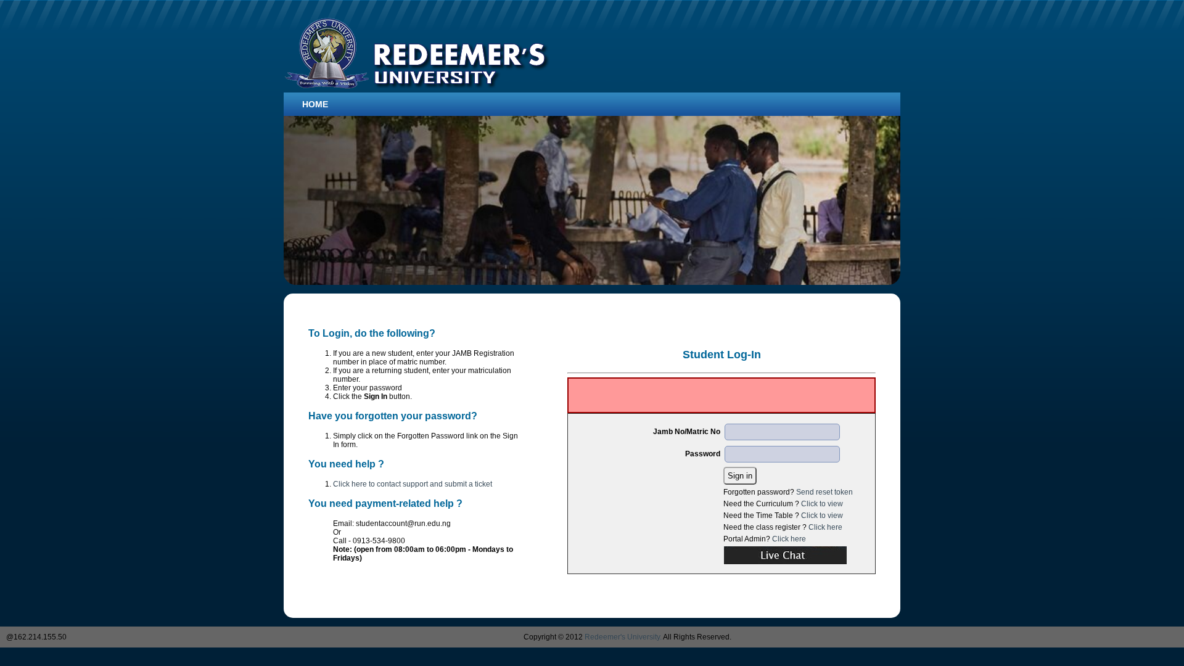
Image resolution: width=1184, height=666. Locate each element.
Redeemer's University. (623, 637)
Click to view (822, 504)
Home (315, 104)
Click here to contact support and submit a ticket (412, 484)
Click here (825, 527)
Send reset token (824, 492)
